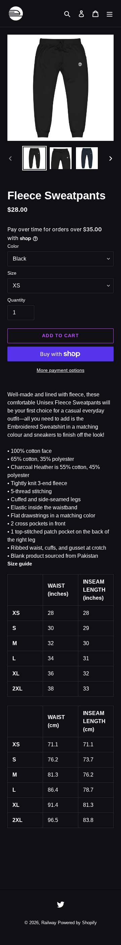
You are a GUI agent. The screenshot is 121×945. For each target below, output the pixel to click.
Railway (48, 922)
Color (13, 246)
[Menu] (110, 13)
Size (11, 273)
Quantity (16, 300)
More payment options (60, 370)
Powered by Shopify (77, 922)
